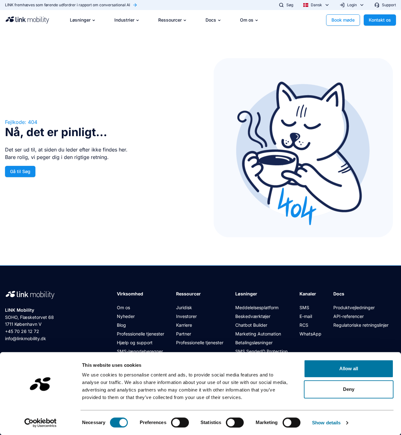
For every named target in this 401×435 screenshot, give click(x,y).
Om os (246, 20)
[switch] (180, 422)
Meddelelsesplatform (257, 307)
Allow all (348, 368)
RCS (303, 325)
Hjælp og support (135, 342)
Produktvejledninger (354, 307)
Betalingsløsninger (254, 342)
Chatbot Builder (251, 325)
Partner (183, 333)
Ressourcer (170, 20)
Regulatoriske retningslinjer (360, 325)
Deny (348, 389)
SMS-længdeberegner (140, 351)
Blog (121, 325)
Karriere (184, 325)
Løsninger (80, 20)
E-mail (305, 316)
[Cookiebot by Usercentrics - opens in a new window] (40, 422)
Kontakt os (380, 20)
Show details (326, 422)
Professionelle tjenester (140, 333)
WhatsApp (310, 333)
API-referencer (348, 316)
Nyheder (126, 316)
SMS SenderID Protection (261, 351)
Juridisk (184, 307)
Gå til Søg (20, 171)
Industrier (124, 20)
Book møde (343, 20)
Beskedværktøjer (252, 316)
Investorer (186, 316)
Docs (211, 20)
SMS (304, 307)
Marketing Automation (258, 333)
